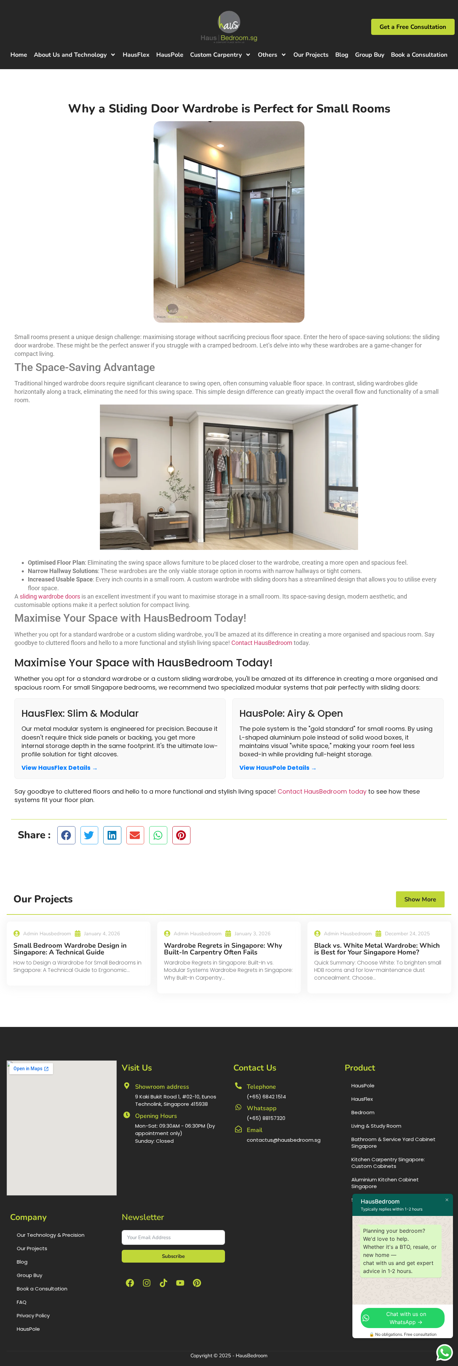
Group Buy (369, 55)
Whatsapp (262, 1108)
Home (18, 55)
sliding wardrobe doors (50, 596)
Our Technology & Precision (50, 1234)
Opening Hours (156, 1116)
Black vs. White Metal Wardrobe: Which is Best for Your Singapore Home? (377, 949)
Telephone (261, 1087)
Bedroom (363, 1112)
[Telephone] (238, 1085)
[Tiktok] (163, 1282)
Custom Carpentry (216, 55)
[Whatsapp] (238, 1107)
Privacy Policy (33, 1315)
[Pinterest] (197, 1282)
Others (267, 55)
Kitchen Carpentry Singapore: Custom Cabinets (388, 1163)
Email (255, 1130)
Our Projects (311, 55)
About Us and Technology (70, 55)
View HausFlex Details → (59, 767)
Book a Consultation (419, 55)
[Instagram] (146, 1282)
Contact (241, 642)
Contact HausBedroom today (322, 791)
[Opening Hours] (126, 1115)
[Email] (238, 1129)
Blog (341, 55)
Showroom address (162, 1087)
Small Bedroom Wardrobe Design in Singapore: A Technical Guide (70, 949)
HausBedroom (273, 642)
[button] (66, 835)
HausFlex (136, 55)
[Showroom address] (126, 1085)
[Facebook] (130, 1282)
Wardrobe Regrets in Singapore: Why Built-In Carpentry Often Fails (223, 949)
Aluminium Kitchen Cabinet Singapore (385, 1183)
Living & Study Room (376, 1125)
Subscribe (173, 1256)
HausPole (169, 55)
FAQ (21, 1302)
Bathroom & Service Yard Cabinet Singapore (393, 1142)
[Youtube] (180, 1282)
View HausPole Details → (278, 767)
